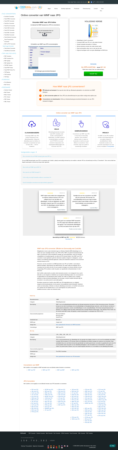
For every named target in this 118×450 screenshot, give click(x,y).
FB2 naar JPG (88, 422)
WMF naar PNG (75, 370)
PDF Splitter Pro (8, 63)
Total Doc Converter (9, 23)
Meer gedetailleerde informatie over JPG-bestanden (68, 356)
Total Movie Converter (9, 50)
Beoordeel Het (69, 239)
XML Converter (81, 433)
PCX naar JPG (101, 401)
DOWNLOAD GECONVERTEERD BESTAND (45, 74)
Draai (42, 54)
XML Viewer (7, 101)
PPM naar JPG (61, 396)
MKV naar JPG (101, 411)
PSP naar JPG (75, 399)
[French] (68, 446)
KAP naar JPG (88, 393)
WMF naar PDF (31, 370)
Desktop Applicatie (66, 8)
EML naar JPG (34, 408)
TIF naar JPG (61, 403)
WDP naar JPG (88, 391)
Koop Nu (93, 74)
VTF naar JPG (34, 394)
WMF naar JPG (75, 401)
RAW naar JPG (88, 410)
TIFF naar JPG (61, 394)
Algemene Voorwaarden (38, 446)
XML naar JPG (34, 391)
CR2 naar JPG (88, 411)
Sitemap (23, 446)
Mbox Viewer (7, 94)
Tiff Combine (7, 74)
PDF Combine (7, 56)
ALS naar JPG (61, 399)
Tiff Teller (6, 76)
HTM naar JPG (75, 417)
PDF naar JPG (34, 389)
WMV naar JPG (102, 410)
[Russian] (62, 446)
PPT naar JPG (88, 415)
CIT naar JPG (75, 393)
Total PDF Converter (9, 21)
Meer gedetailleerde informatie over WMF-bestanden (68, 324)
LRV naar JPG (48, 406)
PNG (31, 62)
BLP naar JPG (34, 403)
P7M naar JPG (34, 411)
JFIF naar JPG (48, 403)
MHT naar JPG (48, 401)
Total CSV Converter (9, 30)
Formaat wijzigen (45, 51)
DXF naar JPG (75, 396)
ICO (31, 60)
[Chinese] (57, 447)
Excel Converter (73, 433)
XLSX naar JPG (35, 393)
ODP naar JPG (88, 413)
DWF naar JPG (48, 393)
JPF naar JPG (34, 401)
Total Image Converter (8, 46)
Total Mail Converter (9, 34)
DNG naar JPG (101, 406)
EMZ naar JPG (75, 391)
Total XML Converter (9, 32)
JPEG (31, 50)
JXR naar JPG (75, 389)
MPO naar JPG (61, 401)
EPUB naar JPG (89, 417)
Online (56, 8)
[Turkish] (49, 447)
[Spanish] (51, 446)
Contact (96, 8)
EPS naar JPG (101, 415)
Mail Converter (49, 433)
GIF (31, 57)
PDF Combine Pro (8, 58)
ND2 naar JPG (34, 406)
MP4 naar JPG (34, 399)
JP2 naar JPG (61, 398)
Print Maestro (7, 82)
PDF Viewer (7, 99)
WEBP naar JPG (89, 403)
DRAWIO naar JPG (49, 408)
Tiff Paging (7, 72)
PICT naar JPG (88, 401)
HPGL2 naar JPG (102, 399)
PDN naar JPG (48, 405)
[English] (49, 446)
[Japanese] (62, 447)
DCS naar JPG (34, 396)
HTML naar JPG (48, 394)
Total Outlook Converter (10, 37)
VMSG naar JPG (75, 419)
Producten (76, 8)
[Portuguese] (54, 446)
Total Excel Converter (9, 25)
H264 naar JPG (35, 398)
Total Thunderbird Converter (8, 40)
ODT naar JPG (75, 398)
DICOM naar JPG (49, 389)
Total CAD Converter (9, 28)
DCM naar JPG (75, 394)
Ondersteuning (86, 8)
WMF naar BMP (61, 370)
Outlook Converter (40, 433)
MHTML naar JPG (49, 396)
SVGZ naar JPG (102, 405)
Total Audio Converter (9, 48)
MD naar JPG (88, 419)
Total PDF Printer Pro (9, 70)
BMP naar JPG (61, 393)
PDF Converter (32, 433)
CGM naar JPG (88, 396)
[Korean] (54, 447)
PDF (31, 65)
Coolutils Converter (9, 16)
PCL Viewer (7, 97)
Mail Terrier (7, 84)
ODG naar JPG (75, 410)
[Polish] (65, 446)
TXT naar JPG (48, 399)
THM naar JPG (101, 398)
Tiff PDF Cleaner (8, 65)
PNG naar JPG (61, 391)
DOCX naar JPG (102, 396)
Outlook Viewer (8, 90)
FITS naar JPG (101, 389)
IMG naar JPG (48, 391)
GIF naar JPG (75, 403)
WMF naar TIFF (46, 370)
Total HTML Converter (9, 18)
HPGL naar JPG (102, 393)
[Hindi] (51, 447)
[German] (57, 446)
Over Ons (102, 9)
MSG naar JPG (35, 410)
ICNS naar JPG (88, 399)
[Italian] (59, 446)
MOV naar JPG (102, 413)
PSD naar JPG (101, 403)
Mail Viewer (7, 92)
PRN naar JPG (61, 389)
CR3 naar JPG (88, 389)
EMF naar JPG (61, 405)
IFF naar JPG (101, 391)
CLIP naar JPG (35, 405)
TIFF (31, 55)
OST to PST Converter (9, 44)
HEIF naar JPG (75, 406)
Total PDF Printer (8, 67)
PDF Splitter (7, 60)
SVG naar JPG (88, 398)
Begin (49, 8)
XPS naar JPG (101, 394)
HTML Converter (65, 433)
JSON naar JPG (48, 398)
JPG (31, 67)
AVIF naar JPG (75, 408)
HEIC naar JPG (75, 405)
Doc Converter (57, 433)
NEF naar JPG (88, 408)
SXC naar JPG (88, 420)
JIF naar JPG (48, 410)
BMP (31, 52)
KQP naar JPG (88, 394)
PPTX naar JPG (102, 408)
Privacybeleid (110, 146)
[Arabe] (59, 447)
